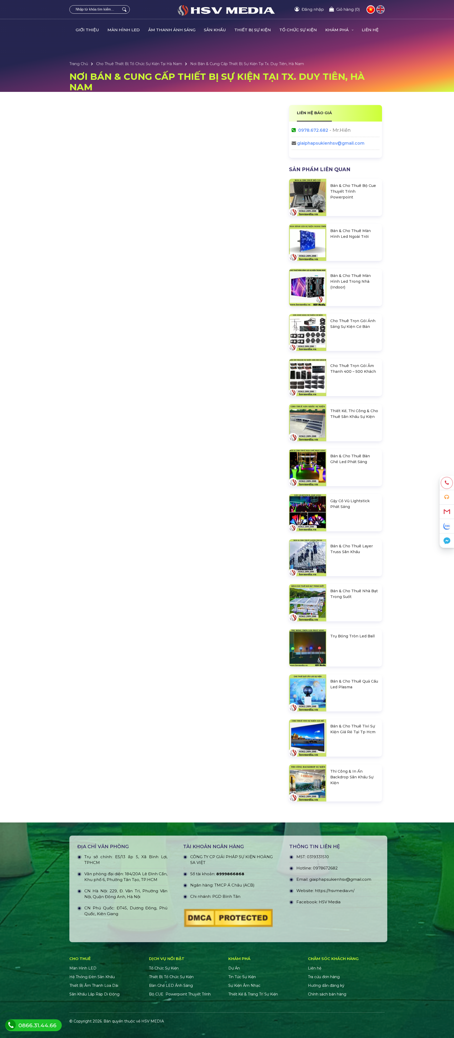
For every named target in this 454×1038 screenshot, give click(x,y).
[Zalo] (447, 526)
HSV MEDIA (152, 1021)
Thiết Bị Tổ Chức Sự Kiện (171, 976)
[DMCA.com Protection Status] (228, 919)
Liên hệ (314, 968)
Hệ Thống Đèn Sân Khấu (92, 976)
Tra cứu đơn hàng (324, 976)
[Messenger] (447, 540)
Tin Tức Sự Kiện (242, 976)
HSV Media (329, 901)
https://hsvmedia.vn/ (334, 890)
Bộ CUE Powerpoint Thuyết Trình (180, 994)
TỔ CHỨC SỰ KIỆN (298, 29)
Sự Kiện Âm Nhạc (244, 985)
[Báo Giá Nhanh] (447, 497)
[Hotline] (447, 483)
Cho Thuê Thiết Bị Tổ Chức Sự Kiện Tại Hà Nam (139, 63)
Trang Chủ (78, 63)
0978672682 (325, 868)
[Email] (447, 512)
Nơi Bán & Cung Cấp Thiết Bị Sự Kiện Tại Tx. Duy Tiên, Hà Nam (247, 63)
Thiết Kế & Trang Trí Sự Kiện (253, 994)
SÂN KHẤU (215, 29)
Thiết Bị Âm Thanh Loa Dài (93, 985)
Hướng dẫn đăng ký (326, 985)
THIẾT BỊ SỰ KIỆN (252, 29)
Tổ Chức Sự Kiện (164, 968)
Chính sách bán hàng (327, 994)
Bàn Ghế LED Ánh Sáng (171, 985)
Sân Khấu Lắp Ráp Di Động (94, 994)
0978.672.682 (313, 130)
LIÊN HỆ (370, 29)
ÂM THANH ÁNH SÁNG (171, 29)
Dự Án (234, 968)
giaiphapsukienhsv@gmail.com (330, 143)
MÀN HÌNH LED (123, 29)
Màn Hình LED (83, 968)
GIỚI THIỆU (87, 29)
